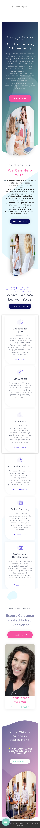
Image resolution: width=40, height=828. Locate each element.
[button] (6, 822)
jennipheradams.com (20, 6)
